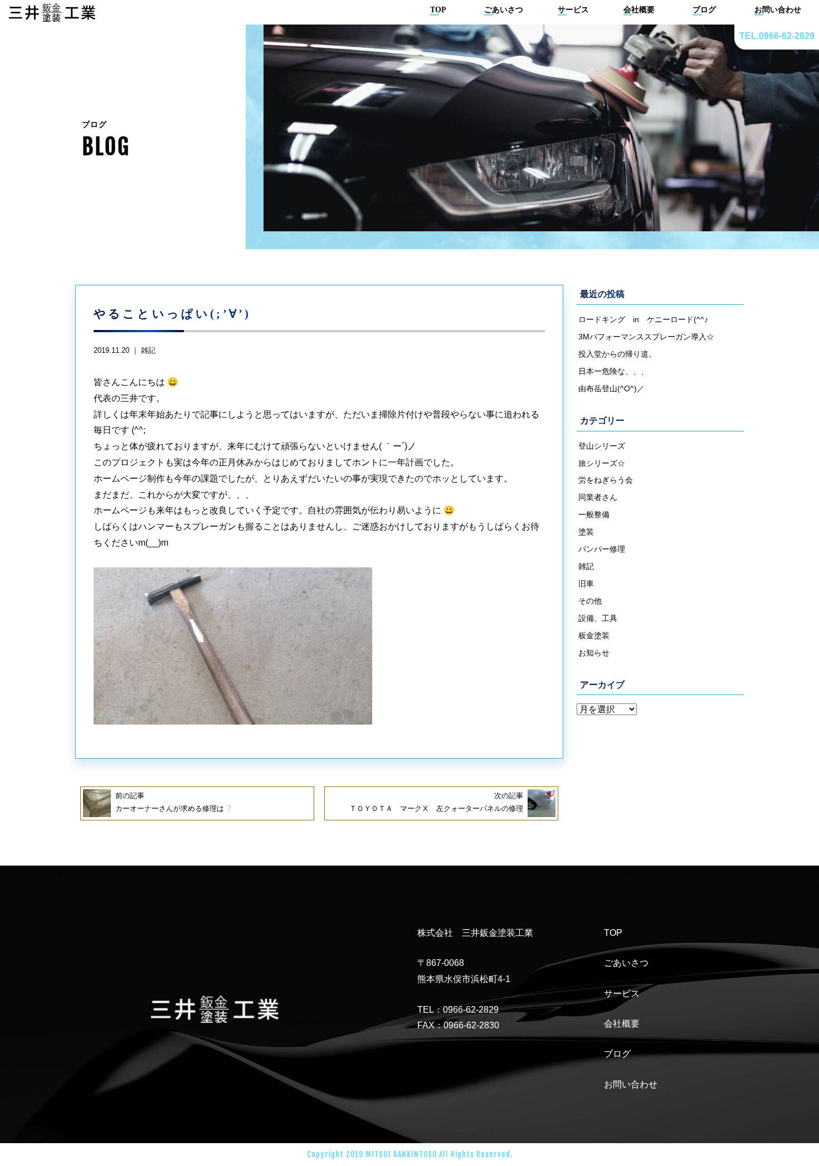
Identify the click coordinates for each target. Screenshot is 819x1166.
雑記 (148, 350)
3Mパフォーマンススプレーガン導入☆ (646, 336)
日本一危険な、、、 (613, 371)
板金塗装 (594, 635)
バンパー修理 (601, 549)
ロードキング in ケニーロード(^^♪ (643, 319)
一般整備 (594, 514)
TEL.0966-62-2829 (777, 36)
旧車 (586, 583)
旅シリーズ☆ (601, 463)
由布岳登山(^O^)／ (611, 388)
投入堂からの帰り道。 (617, 353)
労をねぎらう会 (605, 479)
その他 (590, 600)
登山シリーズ (601, 445)
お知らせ (594, 652)
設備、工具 (597, 618)
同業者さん (597, 497)
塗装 (586, 531)
